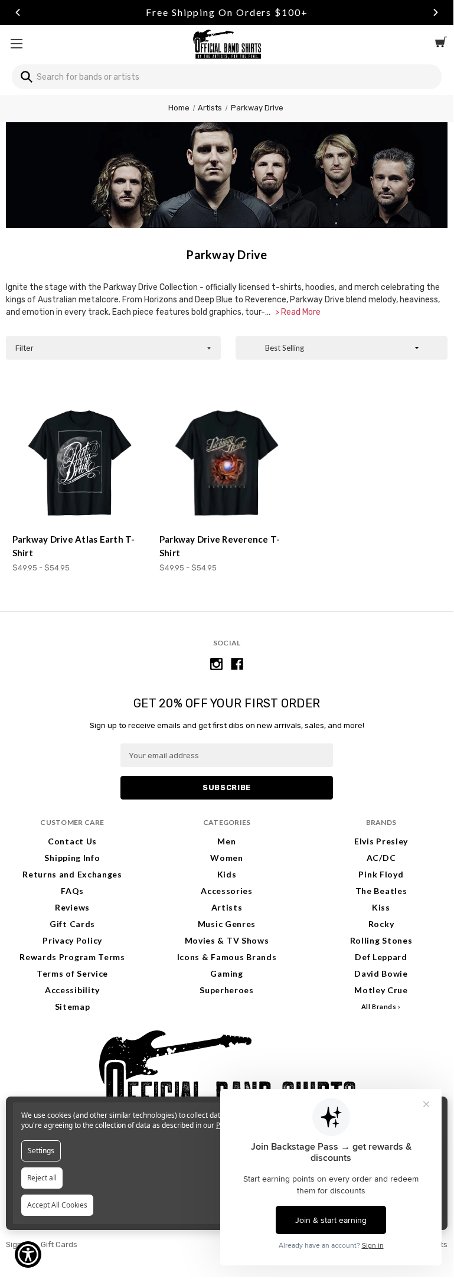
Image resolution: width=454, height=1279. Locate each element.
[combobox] (227, 76)
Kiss (381, 907)
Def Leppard (381, 957)
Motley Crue (381, 990)
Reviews (72, 907)
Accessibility (72, 990)
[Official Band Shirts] (226, 43)
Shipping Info (72, 858)
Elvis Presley (381, 841)
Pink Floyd (380, 874)
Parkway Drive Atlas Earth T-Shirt (73, 546)
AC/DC (381, 858)
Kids (227, 874)
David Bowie (381, 973)
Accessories (227, 891)
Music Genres (227, 924)
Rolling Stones (381, 940)
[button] (113, 348)
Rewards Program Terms (72, 957)
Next (436, 12)
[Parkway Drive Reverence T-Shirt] (226, 463)
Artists (227, 907)
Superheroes (227, 990)
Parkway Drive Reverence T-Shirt (219, 546)
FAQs (72, 891)
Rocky (381, 924)
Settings (41, 1151)
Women (226, 858)
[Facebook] (237, 664)
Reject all (42, 1178)
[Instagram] (216, 664)
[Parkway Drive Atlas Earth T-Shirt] (79, 463)
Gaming (226, 973)
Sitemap (72, 1006)
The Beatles (381, 891)
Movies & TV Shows (227, 940)
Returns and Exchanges (72, 874)
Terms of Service (72, 973)
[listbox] (341, 348)
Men (226, 841)
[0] (441, 44)
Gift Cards (72, 924)
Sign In (18, 1244)
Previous (18, 12)
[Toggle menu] (16, 43)
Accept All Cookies (57, 1205)
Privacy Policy (72, 940)
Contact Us (72, 841)
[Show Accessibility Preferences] (28, 1254)
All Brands (379, 1006)
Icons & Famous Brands (227, 957)
